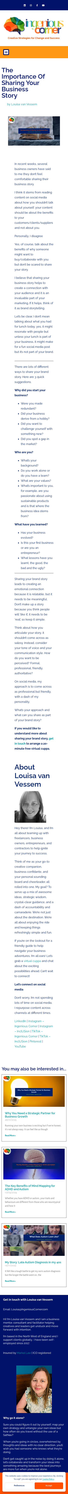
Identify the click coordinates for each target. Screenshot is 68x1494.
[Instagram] (31, 5)
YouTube (20, 1046)
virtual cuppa (32, 961)
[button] (6, 52)
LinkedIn (20, 1021)
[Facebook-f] (37, 5)
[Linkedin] (25, 5)
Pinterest (35, 1041)
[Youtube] (43, 5)
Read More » (10, 1135)
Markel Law (24, 1352)
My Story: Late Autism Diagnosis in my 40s (33, 1262)
